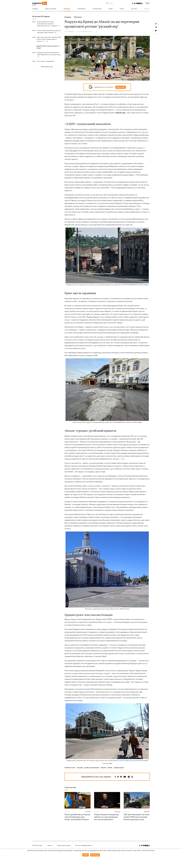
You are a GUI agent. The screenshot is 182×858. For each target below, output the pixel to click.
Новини (35, 8)
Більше (146, 8)
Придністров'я (119, 767)
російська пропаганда (91, 767)
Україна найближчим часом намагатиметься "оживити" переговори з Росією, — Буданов (47, 24)
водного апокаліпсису (91, 129)
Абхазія (103, 767)
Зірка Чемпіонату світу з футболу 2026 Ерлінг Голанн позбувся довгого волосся (49, 39)
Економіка (81, 8)
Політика (67, 8)
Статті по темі (70, 787)
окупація (80, 767)
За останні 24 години (41, 16)
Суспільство (97, 8)
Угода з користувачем (64, 845)
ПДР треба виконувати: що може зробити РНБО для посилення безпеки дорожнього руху (136, 817)
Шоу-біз (134, 8)
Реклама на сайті (37, 845)
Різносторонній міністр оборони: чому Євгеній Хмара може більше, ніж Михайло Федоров (77, 817)
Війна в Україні (50, 8)
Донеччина (77, 94)
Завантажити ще (47, 66)
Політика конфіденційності (83, 845)
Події (111, 8)
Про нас (49, 845)
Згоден (85, 855)
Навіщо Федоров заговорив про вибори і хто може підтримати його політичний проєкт (106, 817)
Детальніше (95, 855)
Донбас (110, 767)
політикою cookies (148, 850)
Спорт (122, 8)
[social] (132, 3)
